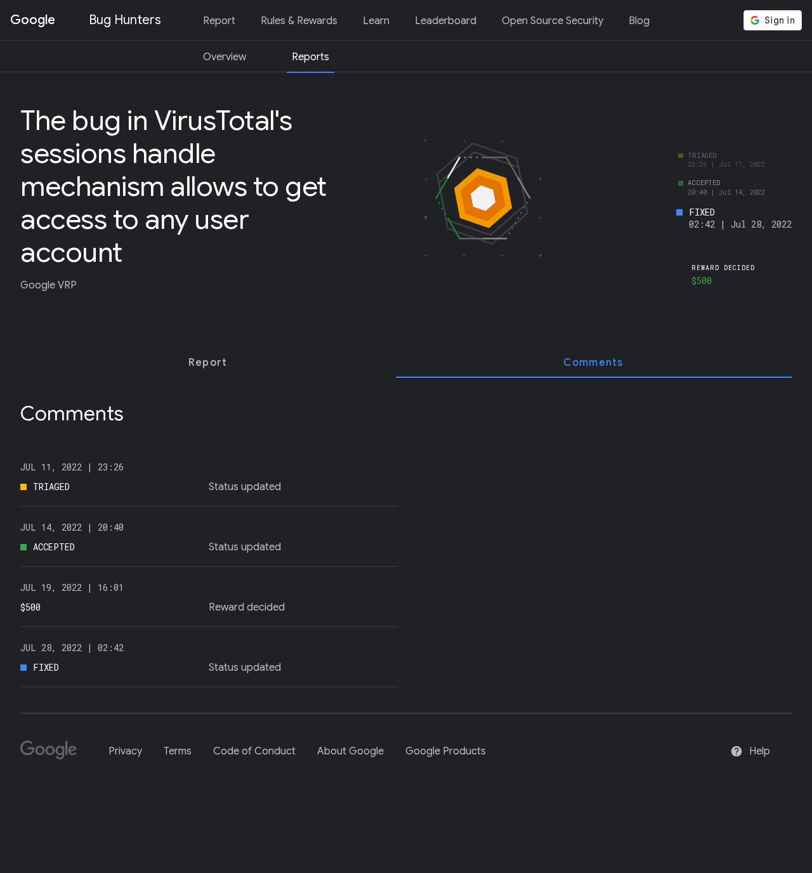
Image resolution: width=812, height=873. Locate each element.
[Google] (53, 755)
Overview (224, 57)
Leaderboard (445, 21)
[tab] (208, 362)
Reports (310, 57)
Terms (178, 751)
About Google (350, 751)
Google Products (445, 751)
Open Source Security (552, 21)
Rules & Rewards (299, 21)
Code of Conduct (254, 751)
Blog (639, 21)
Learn (376, 21)
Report (219, 21)
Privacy (125, 751)
